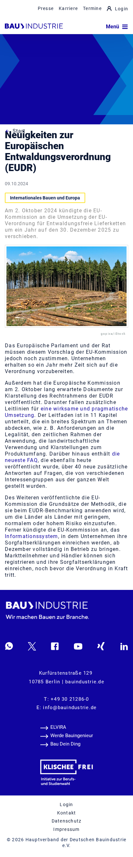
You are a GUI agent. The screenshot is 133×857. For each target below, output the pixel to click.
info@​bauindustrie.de (70, 707)
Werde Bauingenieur (71, 735)
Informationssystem (31, 536)
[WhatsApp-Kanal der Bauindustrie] (9, 646)
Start (19, 131)
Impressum (66, 829)
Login (121, 8)
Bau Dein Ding (65, 744)
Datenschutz (67, 820)
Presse (46, 8)
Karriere (68, 8)
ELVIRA (58, 727)
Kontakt (66, 812)
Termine (92, 8)
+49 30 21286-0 (70, 699)
